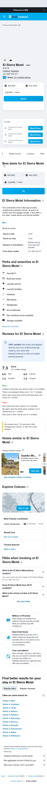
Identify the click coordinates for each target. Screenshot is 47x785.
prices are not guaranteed (19, 748)
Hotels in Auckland (11, 704)
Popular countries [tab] (27, 688)
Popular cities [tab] (10, 688)
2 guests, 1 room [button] (12, 92)
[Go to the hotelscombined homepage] (18, 16)
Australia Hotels (13, 776)
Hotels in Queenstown (12, 728)
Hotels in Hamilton (11, 714)
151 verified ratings (22, 77)
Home (3, 776)
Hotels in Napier (9, 732)
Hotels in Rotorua (10, 721)
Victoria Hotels (33, 776)
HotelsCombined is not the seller (18, 755)
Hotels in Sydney (10, 711)
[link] (17, 477)
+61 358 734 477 (10, 73)
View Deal (35, 471)
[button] (44, 10)
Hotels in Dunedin (10, 725)
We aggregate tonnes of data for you (20, 760)
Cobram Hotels (16, 781)
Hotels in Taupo (9, 707)
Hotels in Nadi (9, 700)
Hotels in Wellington (11, 735)
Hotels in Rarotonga (11, 718)
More (4, 222)
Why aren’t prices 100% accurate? (19, 764)
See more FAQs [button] (23, 601)
